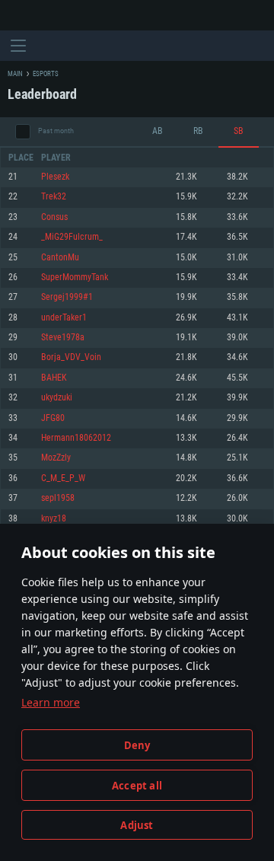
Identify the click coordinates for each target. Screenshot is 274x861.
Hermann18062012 (76, 438)
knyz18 (53, 519)
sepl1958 (58, 498)
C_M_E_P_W (63, 478)
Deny (137, 745)
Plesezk (55, 177)
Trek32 (53, 197)
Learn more (50, 702)
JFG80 (53, 418)
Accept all (137, 785)
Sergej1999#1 (67, 297)
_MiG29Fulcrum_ (72, 237)
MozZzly (56, 458)
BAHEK (54, 378)
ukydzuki (56, 398)
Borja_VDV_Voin (71, 357)
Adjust (136, 825)
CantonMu (60, 258)
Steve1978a (62, 337)
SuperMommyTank (74, 277)
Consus (54, 217)
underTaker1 (64, 318)
